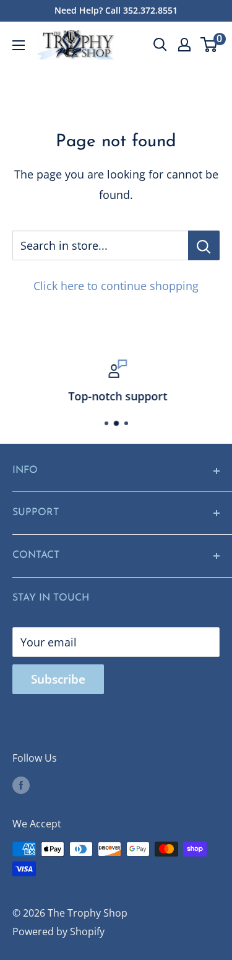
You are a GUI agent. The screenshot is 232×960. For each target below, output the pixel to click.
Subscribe (58, 679)
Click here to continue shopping (116, 285)
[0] (209, 44)
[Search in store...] (204, 245)
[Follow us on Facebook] (21, 784)
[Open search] (160, 44)
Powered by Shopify (58, 931)
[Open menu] (18, 45)
